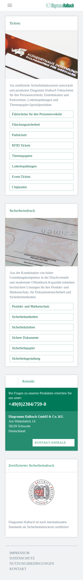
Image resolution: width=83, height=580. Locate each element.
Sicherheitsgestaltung (26, 358)
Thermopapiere (22, 156)
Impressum (19, 553)
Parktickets (19, 135)
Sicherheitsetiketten (25, 317)
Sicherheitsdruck (22, 211)
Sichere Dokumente (25, 337)
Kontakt (18, 569)
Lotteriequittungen (24, 166)
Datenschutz (22, 558)
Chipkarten (19, 187)
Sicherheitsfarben (23, 327)
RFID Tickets (21, 145)
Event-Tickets (21, 176)
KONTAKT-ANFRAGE (50, 442)
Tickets (15, 23)
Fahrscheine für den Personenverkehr (37, 114)
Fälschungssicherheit (26, 124)
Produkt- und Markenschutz (30, 306)
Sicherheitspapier (23, 348)
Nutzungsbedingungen (32, 563)
